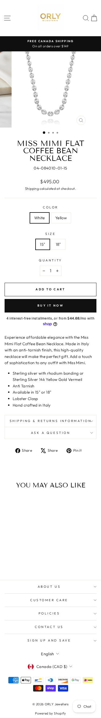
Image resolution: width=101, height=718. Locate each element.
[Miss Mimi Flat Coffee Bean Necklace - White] (19, 561)
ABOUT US (49, 586)
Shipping (32, 188)
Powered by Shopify (50, 713)
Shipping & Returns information (51, 421)
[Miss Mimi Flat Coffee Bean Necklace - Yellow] (25, 561)
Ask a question (50, 433)
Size (50, 234)
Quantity (50, 260)
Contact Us (49, 627)
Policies (49, 613)
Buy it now (50, 305)
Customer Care (49, 600)
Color (50, 207)
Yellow (61, 217)
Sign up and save (49, 640)
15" (42, 244)
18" (58, 244)
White (39, 217)
